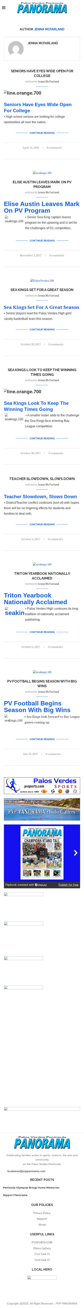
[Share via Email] (46, 154)
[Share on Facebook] (38, 154)
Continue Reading (42, 133)
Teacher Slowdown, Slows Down (42, 479)
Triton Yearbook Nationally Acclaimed (35, 599)
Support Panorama (15, 1195)
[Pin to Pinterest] (42, 154)
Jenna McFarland (43, 43)
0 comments (54, 147)
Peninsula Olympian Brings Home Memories (31, 1187)
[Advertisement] (42, 1061)
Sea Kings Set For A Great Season (42, 290)
